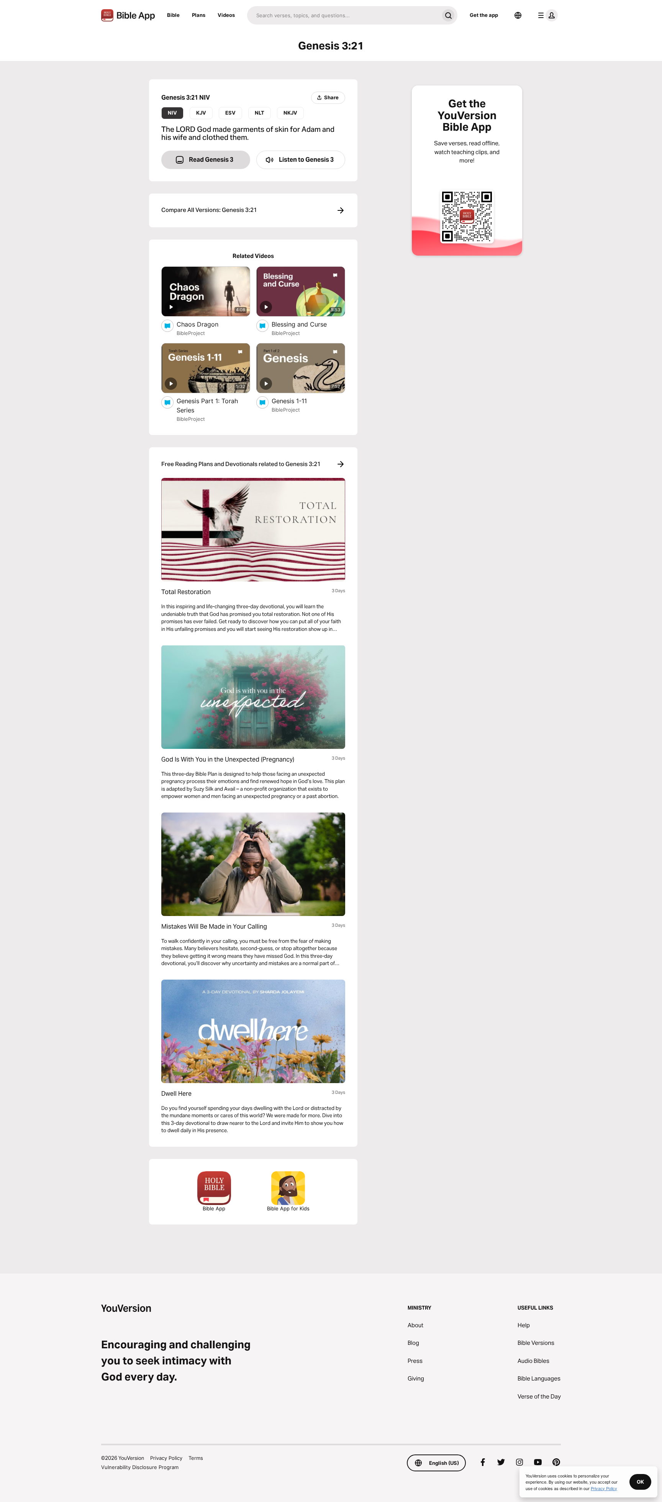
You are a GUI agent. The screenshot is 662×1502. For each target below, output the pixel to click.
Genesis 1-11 (297, 401)
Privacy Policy (166, 1458)
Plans (198, 15)
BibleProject (191, 333)
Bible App (214, 1208)
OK (640, 1482)
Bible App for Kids (288, 1208)
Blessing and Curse (307, 324)
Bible (173, 15)
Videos (226, 15)
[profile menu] (546, 15)
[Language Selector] (518, 15)
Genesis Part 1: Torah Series (207, 405)
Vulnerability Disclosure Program (140, 1467)
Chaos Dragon (205, 324)
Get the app (484, 15)
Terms (195, 1458)
